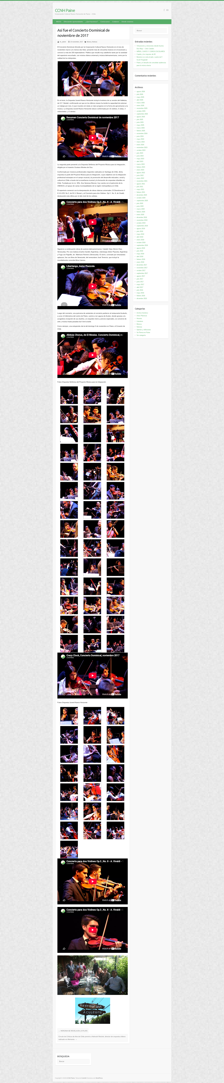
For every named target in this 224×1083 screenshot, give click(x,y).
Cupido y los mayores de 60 (146, 54)
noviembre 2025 (142, 108)
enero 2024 (140, 145)
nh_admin (63, 42)
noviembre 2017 (142, 268)
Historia (139, 318)
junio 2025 (140, 122)
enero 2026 (140, 105)
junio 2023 (140, 156)
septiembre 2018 (142, 245)
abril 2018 (140, 256)
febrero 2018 (141, 259)
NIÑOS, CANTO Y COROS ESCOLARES (151, 51)
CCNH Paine (65, 10)
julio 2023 (140, 153)
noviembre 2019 (142, 220)
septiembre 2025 (142, 114)
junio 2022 (140, 175)
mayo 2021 (140, 189)
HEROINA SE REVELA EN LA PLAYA (72, 1031)
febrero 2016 (141, 296)
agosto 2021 (141, 184)
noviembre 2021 (142, 181)
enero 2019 (140, 240)
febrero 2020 (141, 212)
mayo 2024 (140, 139)
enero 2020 (140, 214)
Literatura (140, 321)
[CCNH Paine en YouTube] (167, 10)
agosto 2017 (141, 276)
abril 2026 (140, 100)
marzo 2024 (141, 142)
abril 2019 (140, 237)
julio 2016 (140, 290)
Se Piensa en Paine (143, 332)
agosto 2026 (141, 91)
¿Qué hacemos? (92, 22)
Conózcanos (105, 22)
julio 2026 (140, 94)
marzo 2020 (141, 209)
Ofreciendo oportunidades (73, 22)
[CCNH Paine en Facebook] (164, 10)
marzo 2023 (141, 164)
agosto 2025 (141, 117)
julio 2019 (140, 231)
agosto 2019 (141, 228)
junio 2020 (140, 206)
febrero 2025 (141, 131)
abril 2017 (140, 287)
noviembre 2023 (142, 147)
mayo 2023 (140, 159)
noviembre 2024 (142, 133)
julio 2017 (140, 279)
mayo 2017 (140, 284)
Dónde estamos (127, 22)
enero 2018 (140, 262)
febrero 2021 (141, 192)
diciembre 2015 (142, 298)
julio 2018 (140, 251)
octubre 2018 (141, 242)
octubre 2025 (141, 111)
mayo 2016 (140, 293)
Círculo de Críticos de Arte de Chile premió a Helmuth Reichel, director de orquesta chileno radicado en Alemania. (92, 1038)
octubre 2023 (141, 150)
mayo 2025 (140, 125)
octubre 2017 (141, 270)
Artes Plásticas (142, 316)
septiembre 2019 (142, 226)
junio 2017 (140, 282)
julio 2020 (140, 203)
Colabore (115, 22)
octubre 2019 (141, 223)
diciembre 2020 (142, 195)
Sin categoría (141, 335)
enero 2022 (140, 178)
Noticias (94, 42)
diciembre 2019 (142, 217)
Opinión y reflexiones (144, 330)
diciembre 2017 (142, 265)
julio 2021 (140, 186)
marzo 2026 (141, 103)
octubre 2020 (141, 198)
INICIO (58, 22)
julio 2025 (140, 119)
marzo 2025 (141, 128)
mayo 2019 (140, 234)
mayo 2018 (140, 254)
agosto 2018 (141, 248)
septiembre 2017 (142, 273)
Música (89, 42)
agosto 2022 (141, 172)
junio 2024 (140, 136)
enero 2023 (140, 170)
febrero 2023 (141, 167)
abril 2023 (140, 161)
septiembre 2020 (142, 200)
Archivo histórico (142, 313)
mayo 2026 (140, 97)
